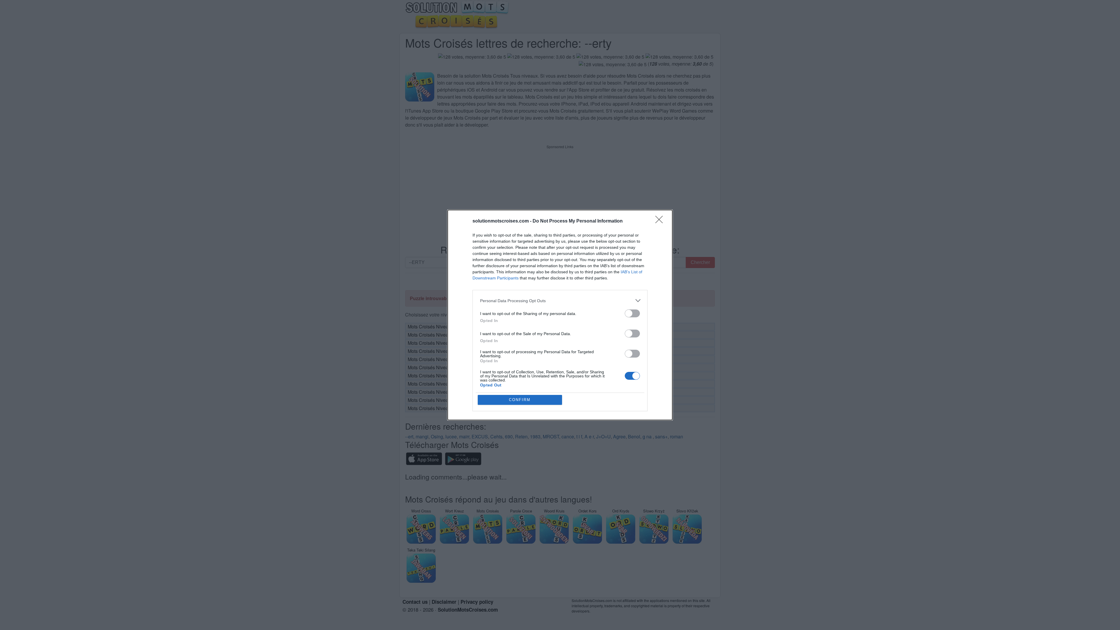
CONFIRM (520, 400)
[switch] (632, 313)
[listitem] (560, 301)
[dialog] (560, 315)
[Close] (660, 221)
